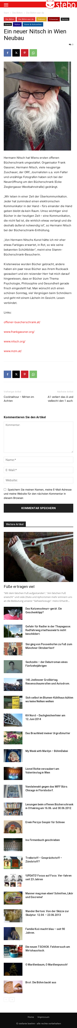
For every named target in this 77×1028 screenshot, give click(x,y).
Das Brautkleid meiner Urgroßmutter (47, 733)
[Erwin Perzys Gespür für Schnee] (13, 826)
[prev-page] (6, 999)
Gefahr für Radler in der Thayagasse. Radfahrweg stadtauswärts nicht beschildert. (48, 630)
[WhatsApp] (33, 53)
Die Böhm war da (35, 12)
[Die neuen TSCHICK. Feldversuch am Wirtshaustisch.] (13, 951)
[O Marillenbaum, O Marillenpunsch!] (13, 969)
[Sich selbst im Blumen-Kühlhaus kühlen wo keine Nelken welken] (13, 702)
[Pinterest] (24, 53)
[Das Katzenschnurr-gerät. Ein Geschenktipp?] (13, 613)
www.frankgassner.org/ (19, 332)
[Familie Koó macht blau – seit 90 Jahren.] (13, 933)
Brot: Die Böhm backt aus (40, 982)
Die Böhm (17, 12)
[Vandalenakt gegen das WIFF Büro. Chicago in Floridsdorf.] (13, 791)
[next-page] (12, 999)
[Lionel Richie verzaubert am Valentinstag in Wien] (13, 773)
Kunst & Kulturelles (32, 24)
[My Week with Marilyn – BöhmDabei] (13, 755)
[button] (6, 5)
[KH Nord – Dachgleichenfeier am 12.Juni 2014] (13, 720)
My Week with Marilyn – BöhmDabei (46, 751)
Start (6, 12)
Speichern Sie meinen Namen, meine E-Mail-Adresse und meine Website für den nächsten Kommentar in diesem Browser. (38, 493)
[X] (16, 53)
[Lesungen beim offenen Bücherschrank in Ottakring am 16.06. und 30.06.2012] (13, 809)
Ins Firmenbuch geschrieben (42, 840)
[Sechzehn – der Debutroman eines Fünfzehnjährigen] (13, 666)
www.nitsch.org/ (14, 341)
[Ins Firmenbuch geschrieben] (13, 844)
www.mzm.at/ (12, 351)
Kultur (17, 24)
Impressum (43, 1017)
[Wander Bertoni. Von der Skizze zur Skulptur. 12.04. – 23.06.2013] (13, 915)
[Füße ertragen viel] (38, 557)
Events (8, 24)
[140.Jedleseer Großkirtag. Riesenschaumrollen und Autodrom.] (13, 684)
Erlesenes (53, 19)
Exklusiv (41, 19)
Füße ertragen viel (19, 586)
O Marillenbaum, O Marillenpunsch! (46, 964)
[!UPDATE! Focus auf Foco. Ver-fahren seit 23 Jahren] (13, 880)
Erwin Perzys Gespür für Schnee (45, 822)
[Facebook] (7, 53)
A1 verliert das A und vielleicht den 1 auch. (60, 398)
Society (65, 19)
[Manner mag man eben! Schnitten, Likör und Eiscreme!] (13, 898)
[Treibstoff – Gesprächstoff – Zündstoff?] (13, 862)
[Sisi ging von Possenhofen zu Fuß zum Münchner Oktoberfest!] (13, 648)
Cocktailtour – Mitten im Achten (19, 398)
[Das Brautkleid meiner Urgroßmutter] (13, 737)
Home (31, 1017)
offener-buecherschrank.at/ (22, 322)
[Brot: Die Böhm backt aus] (13, 987)
